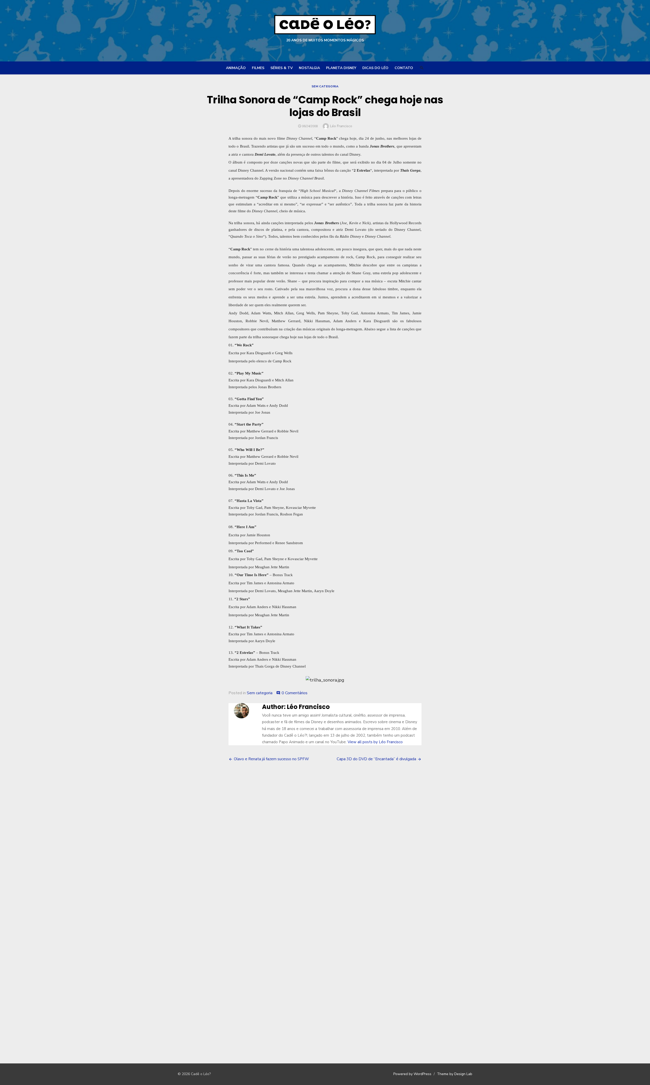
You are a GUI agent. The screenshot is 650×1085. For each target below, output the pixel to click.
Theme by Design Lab (454, 1074)
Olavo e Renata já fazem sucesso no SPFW (271, 759)
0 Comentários (294, 693)
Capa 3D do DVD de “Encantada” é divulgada (376, 759)
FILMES (258, 68)
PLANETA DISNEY (341, 68)
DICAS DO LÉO (375, 68)
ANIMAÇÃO (236, 68)
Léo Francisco (341, 126)
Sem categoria (325, 86)
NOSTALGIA (309, 68)
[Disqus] (325, 843)
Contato (404, 68)
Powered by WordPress (412, 1074)
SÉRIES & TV (281, 68)
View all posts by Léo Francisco (375, 741)
